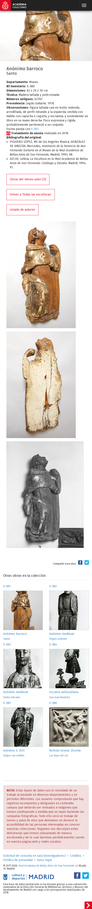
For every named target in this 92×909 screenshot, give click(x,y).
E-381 (35, 129)
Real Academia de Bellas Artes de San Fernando (46, 865)
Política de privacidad (18, 860)
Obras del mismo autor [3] (28, 179)
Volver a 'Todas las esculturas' (30, 194)
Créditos (75, 856)
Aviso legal (44, 860)
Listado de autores (22, 209)
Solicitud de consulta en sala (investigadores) (34, 856)
